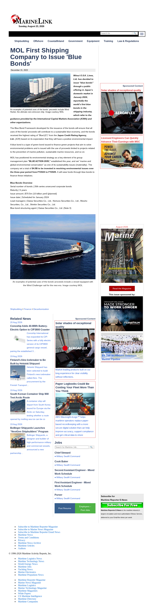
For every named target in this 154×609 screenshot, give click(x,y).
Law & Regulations (128, 41)
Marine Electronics (27, 572)
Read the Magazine (122, 288)
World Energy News (28, 564)
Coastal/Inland (56, 41)
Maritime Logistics (27, 585)
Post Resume (64, 508)
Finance (27, 309)
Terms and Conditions (28, 537)
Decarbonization (41, 309)
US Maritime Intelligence (30, 596)
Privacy (21, 540)
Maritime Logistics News (30, 558)
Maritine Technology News (31, 561)
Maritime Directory (27, 599)
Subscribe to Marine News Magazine (35, 529)
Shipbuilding (21, 41)
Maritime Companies (28, 601)
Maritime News (25, 535)
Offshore (38, 41)
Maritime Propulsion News (31, 575)
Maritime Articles (26, 545)
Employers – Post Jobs (85, 508)
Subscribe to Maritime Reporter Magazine (38, 526)
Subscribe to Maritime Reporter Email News (39, 532)
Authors (22, 548)
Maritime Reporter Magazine (31, 580)
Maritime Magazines (27, 590)
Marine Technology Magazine (32, 588)
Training (108, 41)
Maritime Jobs (24, 566)
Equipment (93, 41)
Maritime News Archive (29, 543)
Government (75, 41)
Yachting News (25, 569)
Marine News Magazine (29, 582)
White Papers (24, 593)
